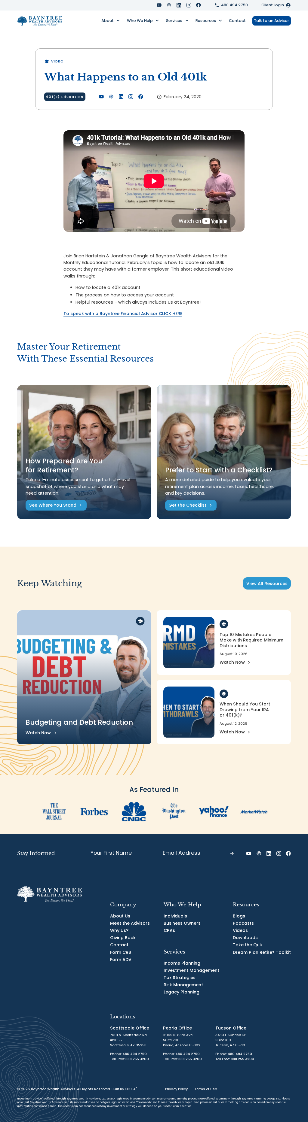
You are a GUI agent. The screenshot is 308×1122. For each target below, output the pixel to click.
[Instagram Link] (188, 5)
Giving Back (123, 937)
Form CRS (120, 952)
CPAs (169, 930)
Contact (237, 20)
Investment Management (191, 970)
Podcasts (243, 923)
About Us (120, 916)
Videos (240, 930)
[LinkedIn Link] (179, 5)
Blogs (239, 916)
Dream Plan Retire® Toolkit (262, 952)
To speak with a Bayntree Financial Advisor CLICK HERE (122, 314)
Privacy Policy (176, 1089)
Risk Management (183, 984)
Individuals (175, 916)
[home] (39, 21)
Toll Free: (129, 1059)
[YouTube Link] (159, 5)
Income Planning (182, 963)
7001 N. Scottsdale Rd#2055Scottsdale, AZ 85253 (128, 1040)
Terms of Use (206, 1089)
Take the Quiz (248, 945)
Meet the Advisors (130, 923)
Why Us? (119, 930)
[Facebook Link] (198, 5)
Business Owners (182, 923)
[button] (110, 21)
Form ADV (120, 959)
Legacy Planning (181, 992)
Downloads (245, 937)
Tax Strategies (180, 977)
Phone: (128, 1053)
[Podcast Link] (169, 5)
